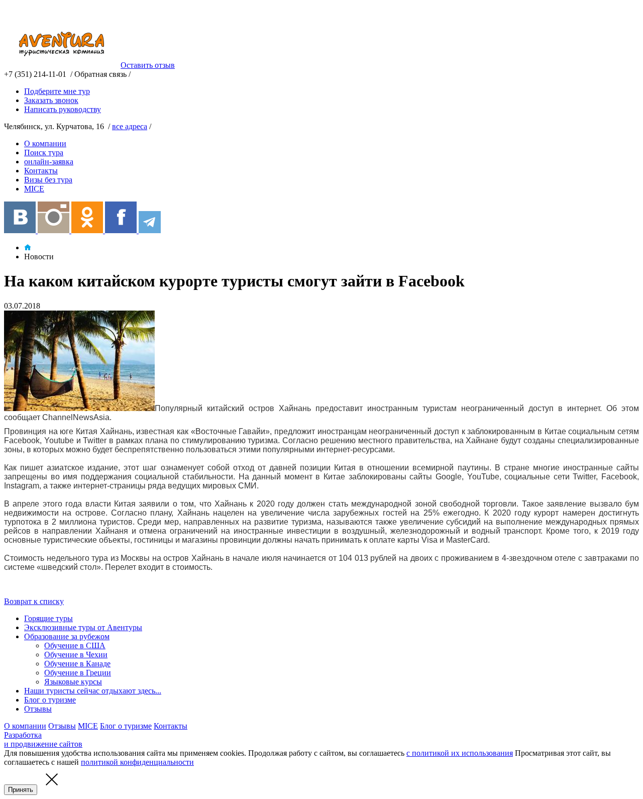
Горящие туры (48, 618)
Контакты (41, 170)
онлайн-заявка (48, 161)
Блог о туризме (50, 699)
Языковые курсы (73, 681)
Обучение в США (74, 645)
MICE (34, 188)
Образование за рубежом (67, 636)
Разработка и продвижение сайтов (43, 739)
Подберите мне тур (57, 91)
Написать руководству (62, 109)
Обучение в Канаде (77, 663)
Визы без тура (48, 179)
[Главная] (27, 247)
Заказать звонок (51, 100)
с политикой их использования (459, 753)
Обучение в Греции (77, 672)
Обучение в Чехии (76, 654)
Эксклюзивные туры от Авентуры (83, 627)
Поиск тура (43, 152)
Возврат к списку (34, 601)
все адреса (129, 126)
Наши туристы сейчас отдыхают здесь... (92, 690)
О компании (45, 143)
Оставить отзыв (148, 65)
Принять (20, 789)
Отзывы (38, 709)
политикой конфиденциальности (137, 762)
